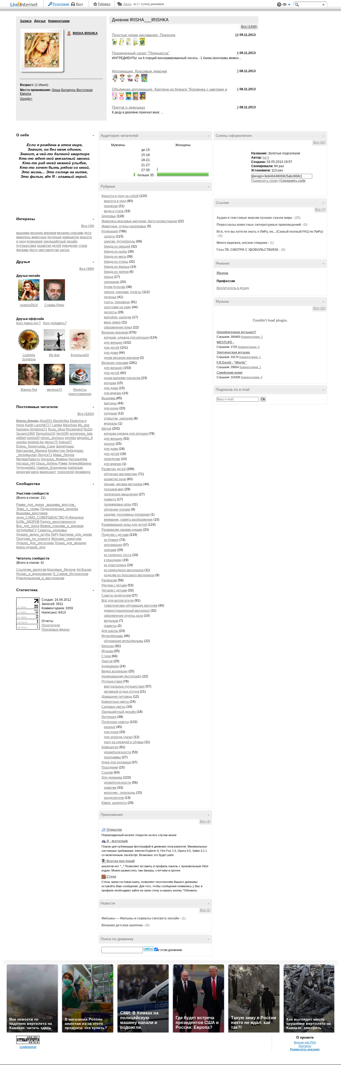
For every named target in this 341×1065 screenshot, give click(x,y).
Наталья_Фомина (54, 459)
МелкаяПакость (28, 459)
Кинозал (108, 646)
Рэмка (62, 463)
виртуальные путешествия (124, 686)
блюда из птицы (116, 262)
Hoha (20, 425)
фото (34, 250)
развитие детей (49, 246)
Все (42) (319, 142)
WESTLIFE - (225, 342)
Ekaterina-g (78, 421)
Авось (127, 4)
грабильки (75, 468)
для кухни (111, 408)
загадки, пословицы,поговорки (127, 514)
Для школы (110, 631)
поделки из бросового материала (129, 575)
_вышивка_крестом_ (60, 505)
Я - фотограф (117, 841)
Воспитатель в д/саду (233, 288)
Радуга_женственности (58, 522)
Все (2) (205, 910)
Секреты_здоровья (52, 530)
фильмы (22, 250)
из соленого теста (117, 555)
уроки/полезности (117, 752)
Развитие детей (114, 469)
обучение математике (120, 474)
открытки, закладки (118, 418)
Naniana (22, 429)
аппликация (113, 545)
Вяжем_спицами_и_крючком (61, 526)
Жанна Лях (29, 390)
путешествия (26, 246)
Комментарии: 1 (252, 336)
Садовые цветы (113, 707)
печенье (110, 297)
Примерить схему (264, 181)
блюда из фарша (116, 267)
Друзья (40, 21)
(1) (184, 918)
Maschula (70, 425)
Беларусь (68, 90)
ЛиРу (55, 534)
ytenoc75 (51, 442)
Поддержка (279, 4)
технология (65, 472)
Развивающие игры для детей (124, 525)
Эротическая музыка (233, 352)
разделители (114, 798)
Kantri (29, 425)
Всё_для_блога (27, 526)
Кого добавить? (55, 323)
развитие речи (115, 479)
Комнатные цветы (116, 702)
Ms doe (54, 355)
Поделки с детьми (115, 535)
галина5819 (29, 305)
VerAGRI (62, 433)
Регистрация (61, 4)
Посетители (51, 625)
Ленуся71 (45, 455)
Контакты (305, 1045)
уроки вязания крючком (121, 358)
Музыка (108, 651)
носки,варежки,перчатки (122, 378)
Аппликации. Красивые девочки (139, 71)
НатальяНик (77, 459)
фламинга (82, 472)
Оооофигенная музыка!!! (236, 332)
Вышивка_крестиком (31, 513)
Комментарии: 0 (248, 346)
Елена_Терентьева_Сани (35, 446)
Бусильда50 (80, 355)
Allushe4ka (61, 421)
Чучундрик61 (26, 468)
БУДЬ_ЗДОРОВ (27, 522)
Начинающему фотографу (121, 676)
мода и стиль (114, 211)
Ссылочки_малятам (31, 569)
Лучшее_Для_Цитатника (35, 543)
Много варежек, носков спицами (242, 243)
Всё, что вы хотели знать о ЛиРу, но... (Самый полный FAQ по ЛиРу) (270, 231)
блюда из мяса (115, 256)
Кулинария (110, 231)
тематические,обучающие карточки (130, 605)
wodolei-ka (36, 442)
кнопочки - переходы (119, 793)
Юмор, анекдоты (114, 803)
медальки (111, 621)
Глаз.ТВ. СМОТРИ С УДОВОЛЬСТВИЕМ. (248, 250)
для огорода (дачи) (118, 737)
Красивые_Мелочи (61, 569)
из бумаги (111, 540)
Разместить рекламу (305, 1049)
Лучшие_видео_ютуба (33, 534)
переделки (112, 459)
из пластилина (115, 565)
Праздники (110, 767)
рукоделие (70, 246)
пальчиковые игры (117, 504)
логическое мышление (121, 494)
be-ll (266, 157)
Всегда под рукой (121, 861)
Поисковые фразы (56, 629)
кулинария (35, 241)
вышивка (23, 233)
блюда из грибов (116, 272)
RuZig (88, 429)
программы (112, 757)
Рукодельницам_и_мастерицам (40, 578)
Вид (286, 5)
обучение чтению (117, 509)
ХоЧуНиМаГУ (26, 530)
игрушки (110, 383)
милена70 (54, 390)
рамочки (110, 788)
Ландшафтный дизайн (119, 712)
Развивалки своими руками (122, 530)
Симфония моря (229, 373)
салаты (109, 236)
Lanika (57, 425)
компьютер (71, 237)
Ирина (222, 273)
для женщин (113, 342)
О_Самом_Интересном (70, 574)
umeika (21, 442)
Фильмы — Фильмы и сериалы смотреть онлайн (140, 918)
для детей (111, 347)
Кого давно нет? (28, 323)
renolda (70, 438)
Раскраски (109, 580)
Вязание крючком (115, 332)
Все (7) (320, 209)
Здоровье (109, 216)
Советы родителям (116, 595)
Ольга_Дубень (47, 463)
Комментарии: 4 (251, 377)
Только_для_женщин (70, 543)
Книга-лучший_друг (31, 547)
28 (237, 35)
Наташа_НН (25, 463)
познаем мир (114, 489)
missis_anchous (52, 438)
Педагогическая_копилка (59, 509)
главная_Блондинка (51, 468)
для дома (111, 353)
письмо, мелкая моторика (123, 484)
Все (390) (86, 269)
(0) (147, 925)
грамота (110, 499)
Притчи (107, 661)
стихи (83, 246)
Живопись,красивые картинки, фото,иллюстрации (139, 221)
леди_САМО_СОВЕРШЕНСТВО (40, 517)
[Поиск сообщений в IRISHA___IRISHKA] (148, 948)
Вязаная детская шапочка (122, 925)
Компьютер (110, 747)
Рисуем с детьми (114, 585)
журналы (110, 423)
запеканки (111, 282)
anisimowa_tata (81, 433)
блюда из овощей (117, 246)
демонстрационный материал (127, 610)
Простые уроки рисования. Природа (143, 35)
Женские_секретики (66, 539)
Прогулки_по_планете (33, 539)
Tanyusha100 (45, 433)
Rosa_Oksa (56, 429)
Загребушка (65, 446)
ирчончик (23, 472)
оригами (110, 550)
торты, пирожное (117, 302)
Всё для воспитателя (118, 600)
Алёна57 (65, 442)
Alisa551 (45, 421)
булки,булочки (114, 287)
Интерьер (109, 717)
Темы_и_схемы (27, 509)
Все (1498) (249, 26)
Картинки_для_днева (75, 534)
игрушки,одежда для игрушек (126, 433)
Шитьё (106, 428)
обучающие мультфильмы (123, 641)
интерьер (54, 237)
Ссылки (107, 772)
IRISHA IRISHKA (69, 33)
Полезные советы (115, 722)
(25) (298, 218)
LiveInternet (25, 5)
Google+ (26, 99)
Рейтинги (104, 4)
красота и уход (115, 201)
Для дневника (112, 777)
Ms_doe (84, 425)
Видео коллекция (115, 671)
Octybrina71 (38, 429)
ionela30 (33, 438)
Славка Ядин (54, 305)
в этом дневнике (170, 950)
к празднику (113, 560)
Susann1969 (25, 433)
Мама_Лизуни (63, 455)
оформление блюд (118, 327)
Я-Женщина (74, 517)
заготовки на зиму (117, 307)
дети (87, 233)
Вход (79, 4)
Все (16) (319, 308)
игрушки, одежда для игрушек (126, 337)
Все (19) (87, 226)
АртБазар (83, 569)
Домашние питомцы (117, 696)
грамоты (110, 626)
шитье (65, 250)
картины (110, 403)
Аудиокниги (110, 666)
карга (35, 472)
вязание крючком (43, 233)
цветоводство (48, 250)
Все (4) (205, 821)
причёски (111, 206)
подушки (110, 413)
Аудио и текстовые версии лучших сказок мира (254, 218)
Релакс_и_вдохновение (34, 574)
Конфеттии (56, 451)
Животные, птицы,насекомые (124, 226)
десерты (110, 312)
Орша (56, 90)
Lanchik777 (42, 425)
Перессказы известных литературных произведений (259, 225)
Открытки (114, 830)
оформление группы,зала (123, 616)
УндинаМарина (79, 463)
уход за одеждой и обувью (124, 742)
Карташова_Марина (31, 451)
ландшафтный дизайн (60, 241)
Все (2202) (86, 414)
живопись (23, 237)
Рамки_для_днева (30, 505)
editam (21, 438)
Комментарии (59, 21)
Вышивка (109, 398)
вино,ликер (112, 322)
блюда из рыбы (115, 251)
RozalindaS (74, 429)
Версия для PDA (305, 1042)
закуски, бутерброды (119, 241)
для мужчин (112, 393)
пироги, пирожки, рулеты (122, 292)
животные (39, 237)
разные (109, 727)
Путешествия (112, 681)
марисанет (48, 472)
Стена (111, 876)
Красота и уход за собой (120, 196)
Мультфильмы (112, 636)
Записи (25, 21)
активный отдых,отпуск (121, 691)
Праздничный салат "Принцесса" (140, 53)
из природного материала (124, 570)
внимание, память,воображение (128, 519)
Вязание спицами (115, 363)
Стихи (106, 656)
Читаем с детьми (114, 590)
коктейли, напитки (117, 317)
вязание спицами (70, 233)
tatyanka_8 (85, 438)
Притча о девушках (128, 107)
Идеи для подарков (116, 762)
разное (109, 444)
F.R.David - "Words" (232, 362)
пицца (108, 277)
